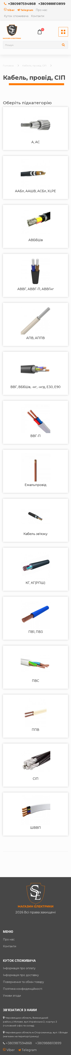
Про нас (41, 10)
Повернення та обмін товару (23, 982)
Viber (11, 10)
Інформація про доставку (21, 975)
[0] (40, 31)
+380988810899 (51, 4)
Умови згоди (12, 995)
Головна (8, 65)
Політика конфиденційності (22, 989)
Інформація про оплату (19, 968)
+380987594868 (22, 4)
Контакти (37, 16)
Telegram (26, 10)
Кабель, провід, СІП (34, 65)
